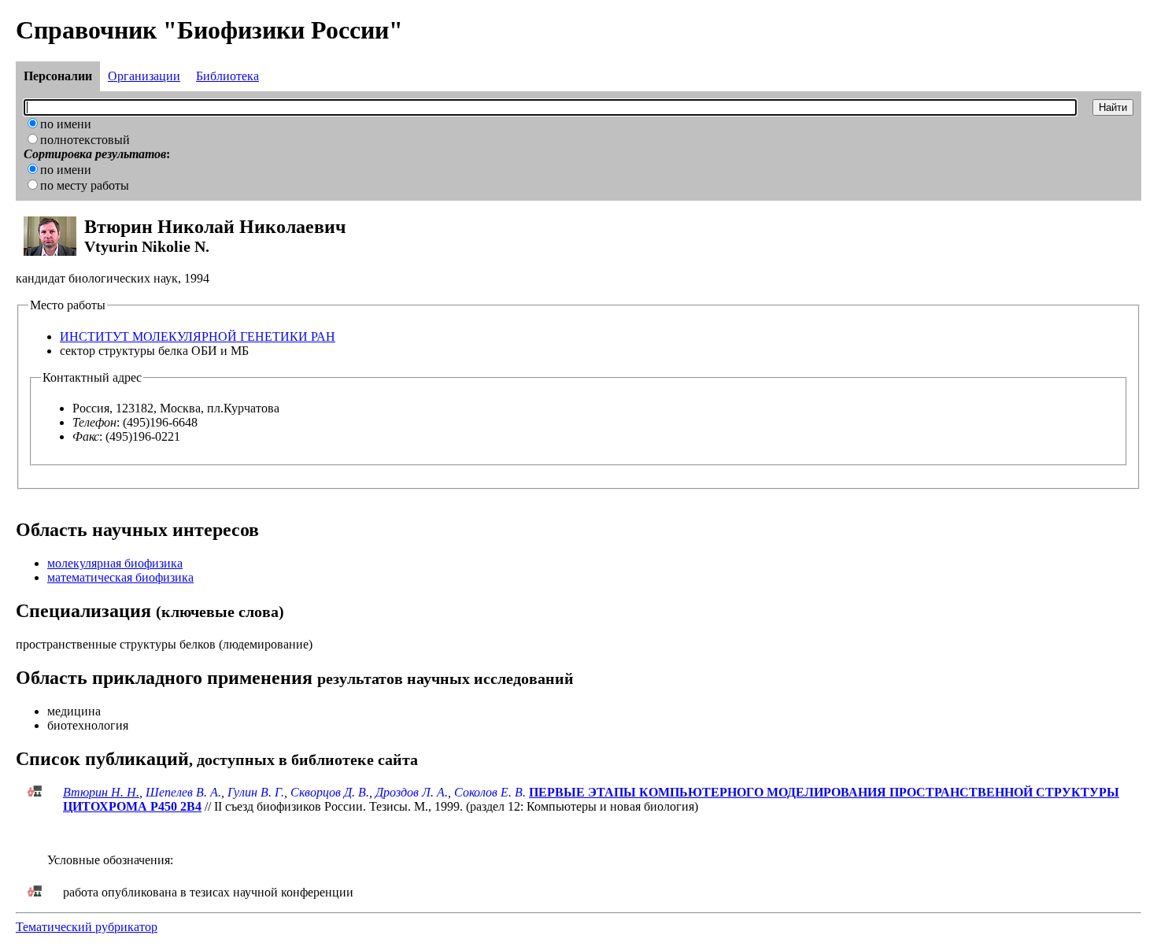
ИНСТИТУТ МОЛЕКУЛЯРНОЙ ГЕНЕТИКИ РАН (197, 336)
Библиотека (227, 76)
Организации (144, 76)
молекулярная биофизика (115, 563)
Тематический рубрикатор (86, 926)
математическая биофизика (120, 577)
